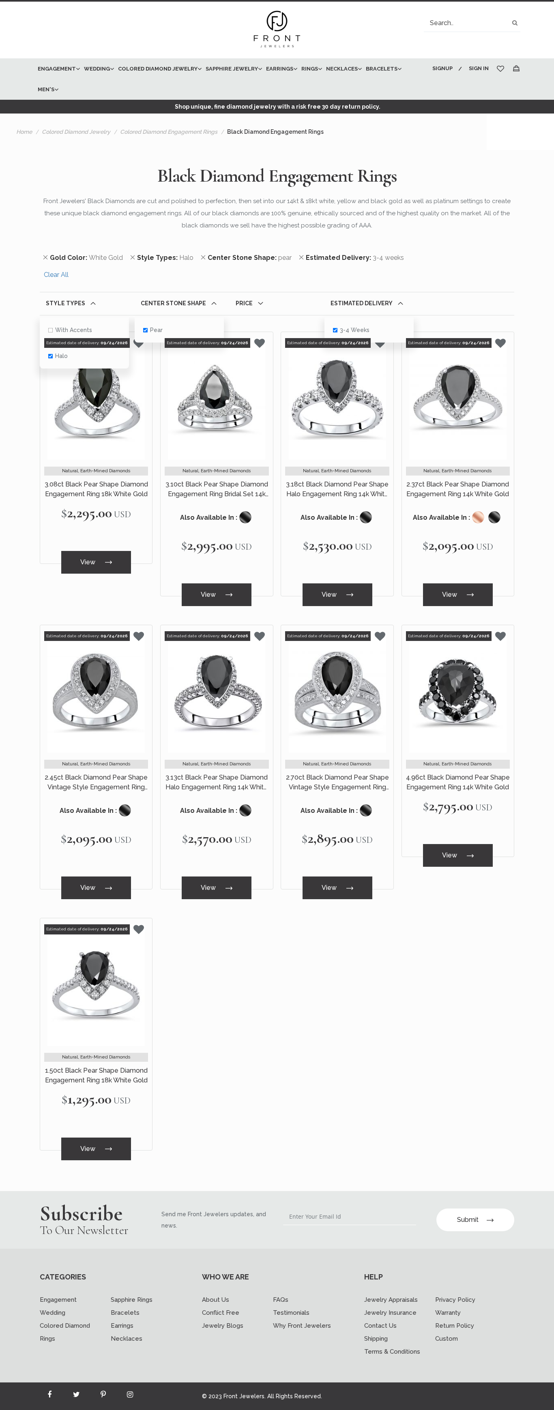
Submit (468, 1220)
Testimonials (291, 1312)
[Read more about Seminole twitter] (76, 1396)
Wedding (52, 1312)
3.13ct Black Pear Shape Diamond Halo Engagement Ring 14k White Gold (216, 783)
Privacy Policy (455, 1299)
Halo (61, 356)
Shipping (376, 1338)
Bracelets (125, 1312)
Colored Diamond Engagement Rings (168, 132)
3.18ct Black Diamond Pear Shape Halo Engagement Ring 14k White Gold (337, 489)
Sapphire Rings (131, 1299)
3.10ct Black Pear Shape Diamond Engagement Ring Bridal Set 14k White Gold (216, 489)
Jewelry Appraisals (391, 1299)
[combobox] (472, 23)
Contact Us (380, 1325)
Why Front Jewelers (302, 1325)
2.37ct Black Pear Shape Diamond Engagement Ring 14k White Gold (457, 489)
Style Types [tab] (65, 303)
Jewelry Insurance (390, 1312)
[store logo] (277, 30)
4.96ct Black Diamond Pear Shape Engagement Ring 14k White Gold (458, 782)
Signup (442, 68)
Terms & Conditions (392, 1351)
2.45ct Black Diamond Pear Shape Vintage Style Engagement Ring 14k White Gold (96, 783)
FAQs (280, 1299)
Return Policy (454, 1325)
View (88, 562)
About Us (215, 1299)
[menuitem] (57, 68)
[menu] (229, 79)
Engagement (58, 1299)
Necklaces (126, 1338)
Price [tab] (244, 303)
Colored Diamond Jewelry (76, 132)
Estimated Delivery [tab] (362, 303)
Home (24, 132)
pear (156, 330)
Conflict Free (220, 1312)
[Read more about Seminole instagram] (130, 1396)
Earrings (122, 1325)
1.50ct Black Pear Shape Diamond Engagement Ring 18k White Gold (96, 1075)
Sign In (479, 68)
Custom (446, 1338)
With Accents (73, 330)
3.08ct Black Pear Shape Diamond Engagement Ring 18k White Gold (96, 489)
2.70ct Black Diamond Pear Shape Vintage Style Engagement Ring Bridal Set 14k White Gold (337, 783)
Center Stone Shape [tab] (173, 303)
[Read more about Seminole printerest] (103, 1396)
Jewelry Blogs (222, 1325)
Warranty (448, 1312)
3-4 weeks (354, 330)
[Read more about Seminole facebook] (49, 1396)
